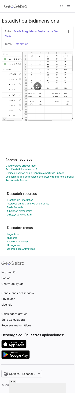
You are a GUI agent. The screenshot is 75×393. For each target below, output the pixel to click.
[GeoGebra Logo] (15, 6)
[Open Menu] (69, 6)
